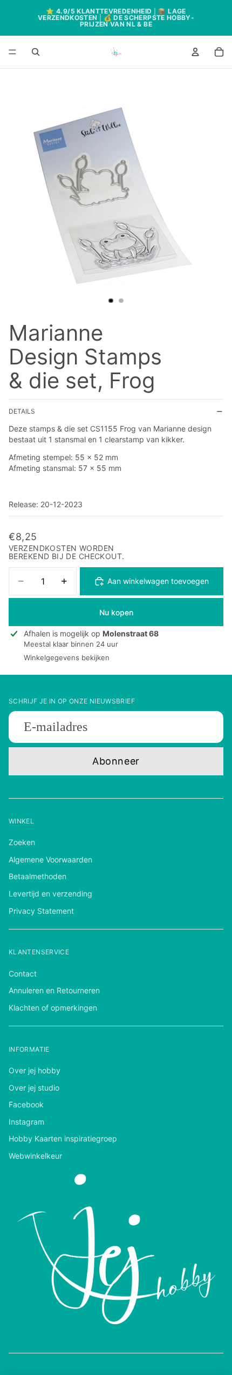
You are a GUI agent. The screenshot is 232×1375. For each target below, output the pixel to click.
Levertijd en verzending (50, 893)
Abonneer (115, 761)
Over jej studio (34, 1087)
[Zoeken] (35, 52)
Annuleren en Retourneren (54, 990)
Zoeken (22, 842)
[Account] (195, 52)
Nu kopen (116, 612)
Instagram (26, 1121)
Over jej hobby (34, 1070)
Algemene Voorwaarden (50, 859)
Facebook (26, 1104)
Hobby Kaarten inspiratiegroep (63, 1138)
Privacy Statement (41, 910)
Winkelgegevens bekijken (67, 657)
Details (22, 411)
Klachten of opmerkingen (53, 1007)
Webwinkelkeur (35, 1155)
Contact (23, 973)
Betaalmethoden (37, 876)
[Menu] (12, 51)
